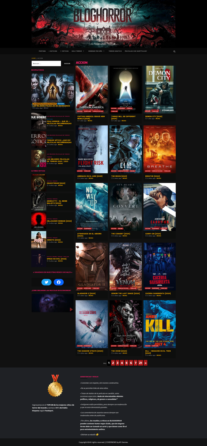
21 (140, 362)
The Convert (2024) (120, 233)
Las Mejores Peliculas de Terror (44, 104)
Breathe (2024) (152, 176)
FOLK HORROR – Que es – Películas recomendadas (59, 122)
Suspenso (121, 108)
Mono (90, 121)
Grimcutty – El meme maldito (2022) (57, 202)
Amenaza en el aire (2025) (89, 176)
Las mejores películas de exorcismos (51, 106)
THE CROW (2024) (119, 351)
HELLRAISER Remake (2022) (59, 221)
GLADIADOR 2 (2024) (86, 293)
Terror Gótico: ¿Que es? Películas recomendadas (59, 141)
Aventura (87, 111)
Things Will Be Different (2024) (123, 117)
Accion (80, 111)
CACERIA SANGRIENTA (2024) (158, 293)
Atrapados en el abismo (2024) (89, 234)
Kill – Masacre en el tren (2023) (158, 352)
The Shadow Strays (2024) (90, 351)
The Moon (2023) (119, 176)
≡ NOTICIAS (53, 51)
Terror (129, 108)
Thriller (114, 111)
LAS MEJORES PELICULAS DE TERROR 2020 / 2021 (58, 160)
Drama (132, 171)
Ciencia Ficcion (98, 111)
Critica (49, 181)
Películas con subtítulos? (136, 51)
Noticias (61, 104)
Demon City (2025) (153, 116)
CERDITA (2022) (53, 240)
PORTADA (42, 51)
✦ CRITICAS (64, 51)
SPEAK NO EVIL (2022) (56, 259)
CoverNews (111, 442)
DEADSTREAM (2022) (56, 183)
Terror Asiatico (115, 51)
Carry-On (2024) (153, 233)
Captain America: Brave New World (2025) (91, 117)
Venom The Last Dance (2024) (125, 293)
